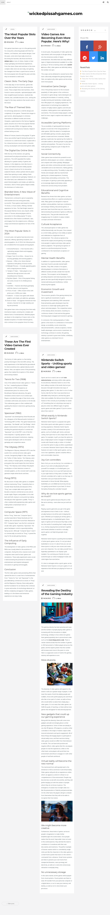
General (12, 29)
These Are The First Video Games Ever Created (17, 345)
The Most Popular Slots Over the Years (94, 71)
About (9, 2)
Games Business (51, 29)
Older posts (10, 903)
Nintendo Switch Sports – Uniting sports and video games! (56, 363)
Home (2, 2)
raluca (22, 42)
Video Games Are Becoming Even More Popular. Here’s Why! (55, 38)
